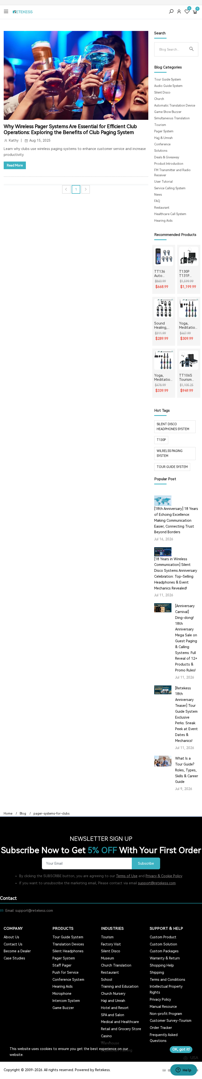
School (106, 980)
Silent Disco (162, 92)
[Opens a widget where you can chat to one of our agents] (183, 1070)
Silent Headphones (68, 951)
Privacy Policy (160, 999)
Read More (15, 165)
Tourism (160, 125)
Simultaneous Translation (172, 118)
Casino (106, 1036)
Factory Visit (111, 944)
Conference (162, 144)
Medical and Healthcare (120, 1022)
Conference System (68, 980)
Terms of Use (126, 876)
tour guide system (172, 467)
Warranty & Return (165, 958)
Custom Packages (164, 951)
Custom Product (163, 937)
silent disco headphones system (173, 427)
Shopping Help (162, 965)
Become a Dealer (17, 951)
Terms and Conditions (167, 980)
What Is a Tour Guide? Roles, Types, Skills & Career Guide (186, 770)
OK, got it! (181, 1049)
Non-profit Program (166, 1014)
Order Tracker (161, 1028)
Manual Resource (163, 1007)
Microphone (61, 994)
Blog (23, 813)
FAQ (157, 201)
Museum (107, 958)
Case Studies (14, 958)
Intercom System (66, 1001)
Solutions (160, 150)
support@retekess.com (157, 883)
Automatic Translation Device (174, 105)
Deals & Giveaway (166, 157)
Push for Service (65, 972)
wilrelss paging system (170, 453)
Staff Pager (61, 965)
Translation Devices (68, 944)
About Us (11, 937)
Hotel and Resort (115, 1008)
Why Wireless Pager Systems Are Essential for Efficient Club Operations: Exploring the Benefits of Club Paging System (70, 129)
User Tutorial (163, 181)
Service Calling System (169, 188)
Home (8, 813)
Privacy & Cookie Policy (164, 876)
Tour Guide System (167, 79)
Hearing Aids (163, 220)
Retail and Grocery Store (121, 1029)
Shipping (157, 972)
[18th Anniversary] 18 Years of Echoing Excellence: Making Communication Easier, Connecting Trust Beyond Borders (176, 520)
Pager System (163, 131)
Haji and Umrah (113, 1001)
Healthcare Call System (170, 214)
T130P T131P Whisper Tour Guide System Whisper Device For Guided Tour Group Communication (188, 274)
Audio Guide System (168, 86)
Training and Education (119, 986)
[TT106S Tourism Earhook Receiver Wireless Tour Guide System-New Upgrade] (188, 360)
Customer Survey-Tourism (170, 1021)
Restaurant (161, 207)
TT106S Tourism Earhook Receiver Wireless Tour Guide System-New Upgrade (188, 377)
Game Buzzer (63, 1008)
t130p (161, 440)
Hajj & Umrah (163, 138)
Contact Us (13, 944)
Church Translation (116, 965)
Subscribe (146, 863)
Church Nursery (113, 994)
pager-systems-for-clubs (51, 813)
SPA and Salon (112, 1015)
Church (159, 99)
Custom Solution (163, 944)
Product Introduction (168, 163)
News (158, 194)
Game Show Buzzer (168, 112)
